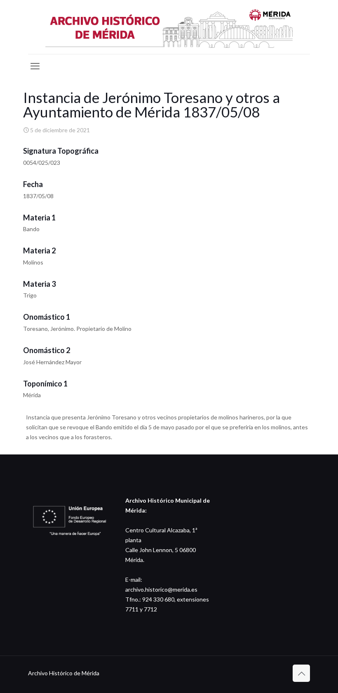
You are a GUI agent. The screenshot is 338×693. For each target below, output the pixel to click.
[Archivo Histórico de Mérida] (169, 27)
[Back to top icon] (301, 673)
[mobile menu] (35, 66)
